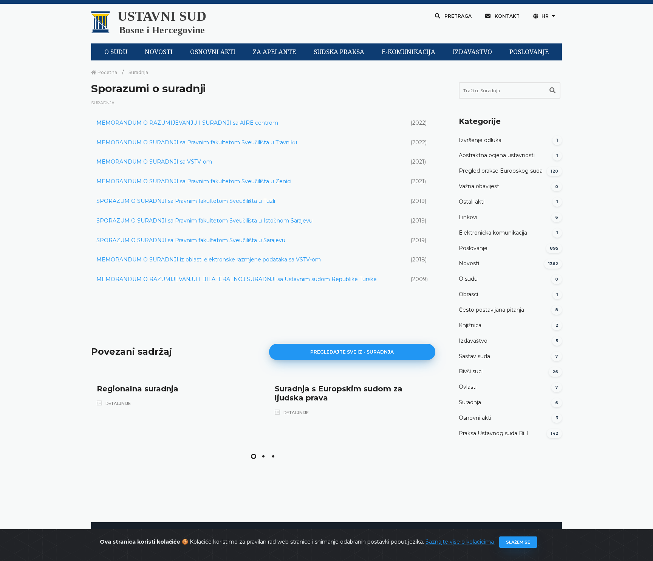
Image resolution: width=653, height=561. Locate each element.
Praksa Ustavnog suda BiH (494, 433)
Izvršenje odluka (480, 140)
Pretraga (457, 16)
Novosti (469, 263)
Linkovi (468, 217)
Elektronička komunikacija (493, 232)
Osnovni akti (475, 417)
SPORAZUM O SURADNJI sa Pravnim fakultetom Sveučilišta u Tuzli (185, 201)
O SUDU (115, 52)
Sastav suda (474, 356)
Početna (106, 72)
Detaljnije (117, 403)
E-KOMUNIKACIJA (408, 52)
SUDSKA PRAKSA (339, 52)
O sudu (468, 278)
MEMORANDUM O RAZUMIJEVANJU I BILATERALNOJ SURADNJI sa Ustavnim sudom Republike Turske (236, 279)
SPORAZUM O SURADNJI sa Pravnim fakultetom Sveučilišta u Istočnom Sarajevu (204, 220)
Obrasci (468, 294)
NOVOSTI (159, 52)
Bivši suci (471, 371)
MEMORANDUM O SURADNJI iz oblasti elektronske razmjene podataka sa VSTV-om (208, 259)
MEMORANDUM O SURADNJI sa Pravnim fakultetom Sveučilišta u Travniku (196, 142)
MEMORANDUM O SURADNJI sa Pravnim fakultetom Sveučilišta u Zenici (193, 181)
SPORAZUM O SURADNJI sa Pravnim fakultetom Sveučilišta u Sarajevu (190, 240)
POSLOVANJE (529, 52)
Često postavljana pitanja (491, 309)
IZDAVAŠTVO (472, 52)
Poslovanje (473, 248)
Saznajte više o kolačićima (460, 541)
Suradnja (138, 72)
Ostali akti (471, 201)
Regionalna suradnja (137, 388)
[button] (253, 456)
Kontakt (507, 16)
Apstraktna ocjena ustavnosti (497, 155)
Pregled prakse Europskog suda (501, 170)
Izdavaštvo (473, 340)
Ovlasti (468, 386)
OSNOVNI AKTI (212, 52)
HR (545, 16)
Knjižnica (470, 325)
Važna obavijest (479, 186)
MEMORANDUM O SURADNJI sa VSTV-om (154, 161)
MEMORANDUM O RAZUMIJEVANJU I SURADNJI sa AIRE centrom (187, 122)
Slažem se (518, 542)
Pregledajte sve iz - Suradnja (352, 352)
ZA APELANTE (274, 52)
